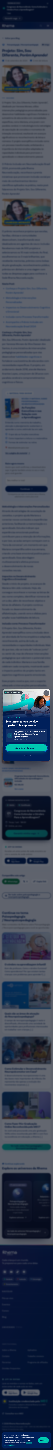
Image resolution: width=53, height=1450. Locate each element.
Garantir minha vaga (24, 748)
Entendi (43, 1440)
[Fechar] (46, 693)
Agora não (26, 755)
